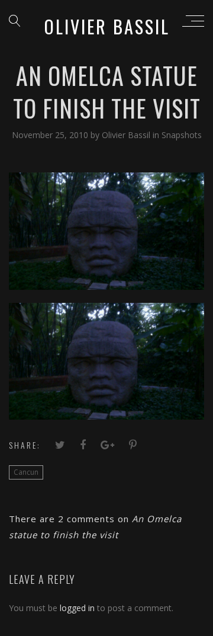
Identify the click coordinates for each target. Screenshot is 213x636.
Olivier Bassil (127, 134)
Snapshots (182, 134)
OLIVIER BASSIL (107, 26)
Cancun (26, 472)
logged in (77, 607)
